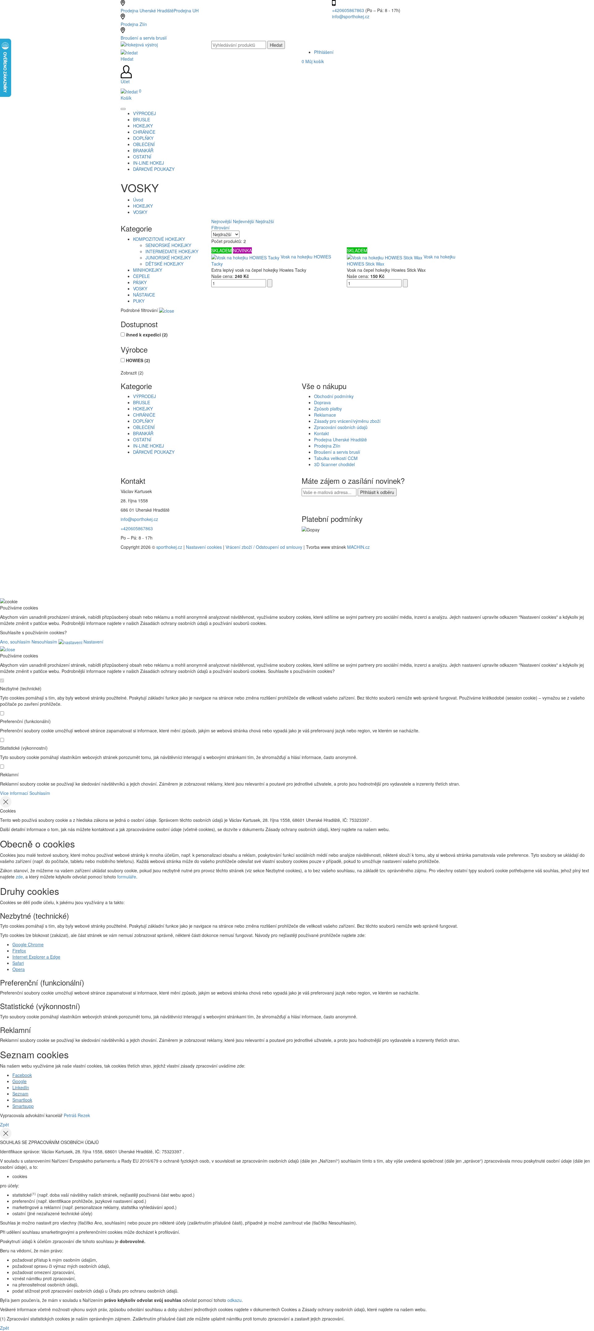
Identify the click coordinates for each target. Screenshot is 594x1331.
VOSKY (140, 212)
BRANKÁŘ (143, 433)
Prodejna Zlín (134, 24)
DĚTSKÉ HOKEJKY (164, 264)
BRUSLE (141, 402)
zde (19, 877)
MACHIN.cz (358, 547)
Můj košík (313, 61)
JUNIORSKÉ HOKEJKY (168, 257)
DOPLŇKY (143, 421)
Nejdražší (265, 221)
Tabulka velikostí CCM (336, 458)
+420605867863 (348, 10)
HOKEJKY (143, 206)
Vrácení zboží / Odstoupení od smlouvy (264, 547)
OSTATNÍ (142, 439)
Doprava (322, 402)
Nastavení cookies (204, 547)
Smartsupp (23, 1106)
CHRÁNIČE (144, 415)
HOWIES (138, 360)
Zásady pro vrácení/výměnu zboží (347, 421)
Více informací (14, 793)
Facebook (22, 1075)
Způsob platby (328, 408)
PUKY (138, 301)
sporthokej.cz (169, 547)
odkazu (234, 1300)
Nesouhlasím (44, 642)
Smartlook (22, 1100)
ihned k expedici (147, 335)
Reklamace (325, 415)
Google (19, 1081)
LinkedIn (20, 1087)
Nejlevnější (243, 221)
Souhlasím (39, 793)
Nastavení (92, 642)
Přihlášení (324, 52)
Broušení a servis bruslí (144, 38)
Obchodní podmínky (334, 396)
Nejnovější (221, 221)
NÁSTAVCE (144, 295)
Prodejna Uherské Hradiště (340, 439)
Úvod (138, 200)
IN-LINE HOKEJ (148, 446)
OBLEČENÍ (144, 427)
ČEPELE (141, 276)
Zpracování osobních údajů (341, 427)
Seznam (20, 1093)
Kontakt (321, 433)
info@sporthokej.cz (350, 16)
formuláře (126, 877)
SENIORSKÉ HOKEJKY (168, 245)
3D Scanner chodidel (334, 464)
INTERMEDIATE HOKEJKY (171, 251)
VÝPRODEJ (144, 396)
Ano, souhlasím (15, 642)
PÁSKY (140, 282)
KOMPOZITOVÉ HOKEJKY (159, 239)
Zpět (4, 1124)
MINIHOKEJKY (147, 270)
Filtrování (220, 227)
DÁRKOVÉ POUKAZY (153, 452)
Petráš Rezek (77, 1115)
